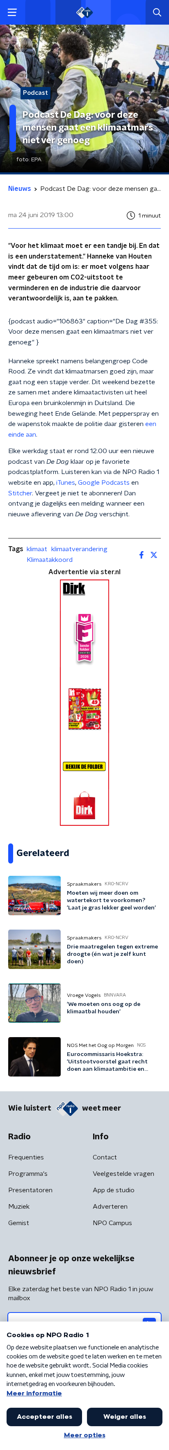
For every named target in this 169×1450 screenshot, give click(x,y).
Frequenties (26, 1157)
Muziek (19, 1206)
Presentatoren (30, 1190)
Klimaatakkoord (50, 560)
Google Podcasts (104, 482)
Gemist (18, 1223)
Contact (105, 1157)
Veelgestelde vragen (123, 1174)
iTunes (65, 482)
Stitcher (20, 493)
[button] (12, 12)
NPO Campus (112, 1223)
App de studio (114, 1190)
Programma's (28, 1174)
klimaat (37, 549)
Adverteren (110, 1206)
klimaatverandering (79, 549)
